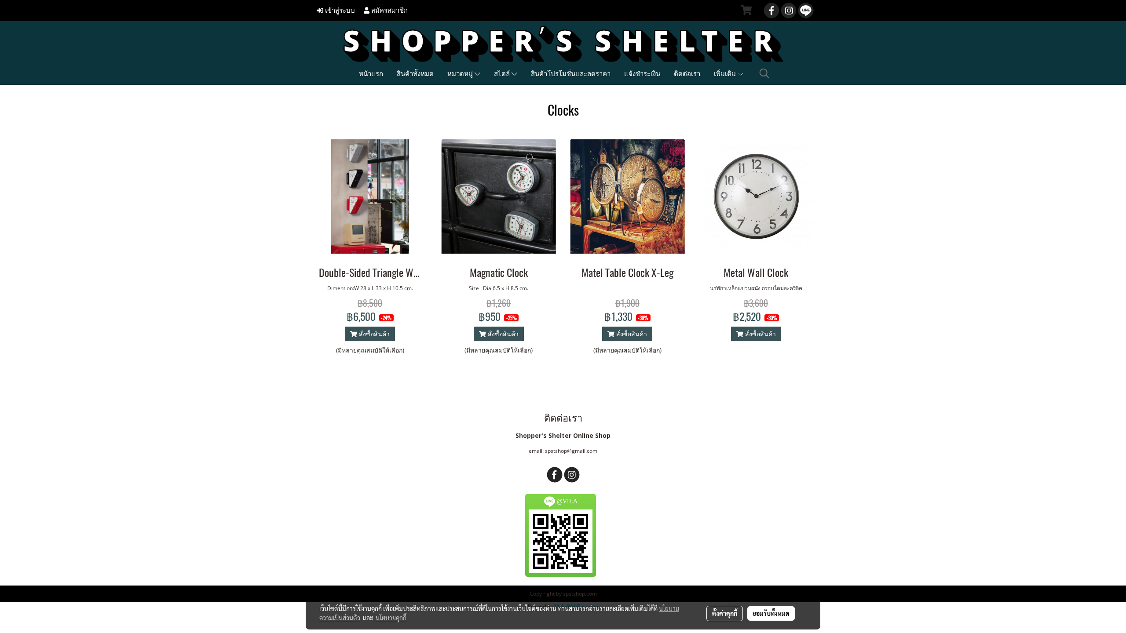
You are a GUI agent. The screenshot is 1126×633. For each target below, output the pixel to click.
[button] (764, 73)
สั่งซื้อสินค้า (373, 334)
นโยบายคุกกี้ (391, 618)
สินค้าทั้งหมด (415, 73)
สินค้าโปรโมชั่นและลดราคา (571, 73)
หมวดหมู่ (461, 73)
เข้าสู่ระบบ (339, 11)
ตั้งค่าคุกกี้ (724, 613)
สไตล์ (503, 73)
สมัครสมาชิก (388, 11)
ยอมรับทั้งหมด (771, 613)
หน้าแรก (371, 73)
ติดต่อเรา (687, 73)
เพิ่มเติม (726, 73)
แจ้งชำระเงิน (642, 73)
